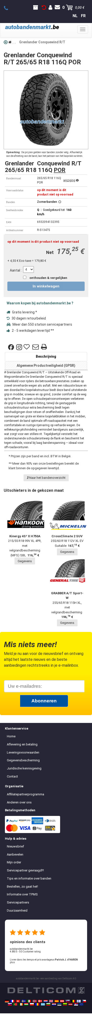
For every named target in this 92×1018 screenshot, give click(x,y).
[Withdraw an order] (44, 8)
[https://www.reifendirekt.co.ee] (59, 1004)
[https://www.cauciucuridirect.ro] (37, 1004)
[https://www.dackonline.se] (24, 1001)
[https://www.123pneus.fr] (12, 1001)
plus (12, 962)
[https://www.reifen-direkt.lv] (70, 1004)
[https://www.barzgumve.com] (48, 1004)
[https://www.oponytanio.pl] (32, 1004)
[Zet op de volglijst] (27, 347)
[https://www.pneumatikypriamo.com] (10, 1004)
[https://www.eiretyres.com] (21, 1004)
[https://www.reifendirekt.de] (7, 1001)
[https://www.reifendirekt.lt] (65, 1004)
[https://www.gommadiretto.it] (29, 1001)
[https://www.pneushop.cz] (84, 1001)
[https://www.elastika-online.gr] (43, 1004)
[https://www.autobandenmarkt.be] (73, 1001)
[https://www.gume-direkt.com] (68, 1001)
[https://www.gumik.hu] (26, 1004)
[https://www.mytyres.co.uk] (51, 1001)
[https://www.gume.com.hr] (54, 1004)
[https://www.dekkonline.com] (35, 1001)
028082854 (8, 8)
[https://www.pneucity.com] (15, 1004)
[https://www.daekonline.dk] (40, 1001)
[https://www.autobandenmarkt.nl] (46, 1001)
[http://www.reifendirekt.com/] (81, 1004)
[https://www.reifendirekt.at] (62, 1001)
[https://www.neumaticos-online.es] (57, 1001)
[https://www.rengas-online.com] (79, 1001)
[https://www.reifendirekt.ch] (18, 1001)
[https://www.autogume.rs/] (76, 1004)
